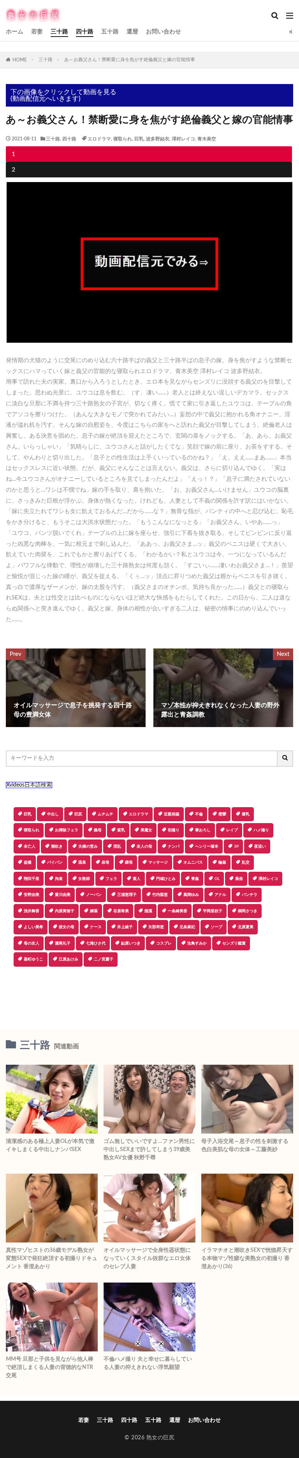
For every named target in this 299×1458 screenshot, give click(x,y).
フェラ (111, 879)
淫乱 (117, 846)
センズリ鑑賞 (234, 943)
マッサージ (158, 862)
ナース (96, 927)
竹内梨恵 (160, 895)
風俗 (239, 879)
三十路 (59, 32)
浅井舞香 (31, 911)
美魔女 (146, 830)
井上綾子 (125, 927)
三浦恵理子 (127, 895)
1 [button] (13, 154)
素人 (137, 879)
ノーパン (94, 895)
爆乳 (246, 814)
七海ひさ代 (96, 943)
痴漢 (148, 911)
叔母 (105, 862)
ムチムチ (105, 814)
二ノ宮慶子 (103, 959)
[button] (149, 994)
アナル (220, 895)
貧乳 (121, 830)
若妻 (37, 32)
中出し (53, 814)
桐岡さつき (247, 911)
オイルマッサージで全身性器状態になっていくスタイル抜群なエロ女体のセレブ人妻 (147, 1258)
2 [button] (13, 169)
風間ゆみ (191, 895)
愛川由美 (62, 895)
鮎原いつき (131, 943)
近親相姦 (171, 814)
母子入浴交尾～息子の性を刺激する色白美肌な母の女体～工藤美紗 (244, 1145)
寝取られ (122, 139)
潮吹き (57, 846)
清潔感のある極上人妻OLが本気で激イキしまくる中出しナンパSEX (50, 1145)
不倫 (199, 814)
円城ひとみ (166, 879)
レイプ (232, 830)
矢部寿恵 (156, 927)
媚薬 (94, 911)
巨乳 (139, 139)
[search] (285, 758)
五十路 (110, 32)
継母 (129, 862)
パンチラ (249, 895)
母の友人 (31, 943)
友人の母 (144, 846)
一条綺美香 (177, 911)
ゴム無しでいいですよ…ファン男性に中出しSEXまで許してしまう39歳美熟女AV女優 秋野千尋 (149, 1149)
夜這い (260, 846)
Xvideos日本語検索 (29, 785)
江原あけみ (68, 959)
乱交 (246, 862)
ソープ (216, 927)
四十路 (84, 32)
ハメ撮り (261, 830)
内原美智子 (64, 911)
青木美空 (206, 139)
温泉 (82, 862)
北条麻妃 (187, 927)
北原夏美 (245, 927)
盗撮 (28, 862)
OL (217, 879)
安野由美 (31, 895)
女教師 (84, 879)
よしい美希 (33, 927)
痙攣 (222, 814)
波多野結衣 (157, 139)
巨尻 (78, 814)
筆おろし (203, 830)
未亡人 (29, 846)
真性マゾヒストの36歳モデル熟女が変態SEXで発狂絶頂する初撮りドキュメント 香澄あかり (51, 1258)
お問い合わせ (163, 32)
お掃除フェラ (66, 830)
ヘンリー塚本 (206, 846)
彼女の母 (66, 927)
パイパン (55, 862)
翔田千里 (31, 879)
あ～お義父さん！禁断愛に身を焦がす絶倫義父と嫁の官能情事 (129, 59)
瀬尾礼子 (62, 943)
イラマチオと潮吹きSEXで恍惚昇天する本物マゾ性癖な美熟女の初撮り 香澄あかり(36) (247, 1258)
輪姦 (222, 862)
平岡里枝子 (212, 911)
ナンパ (173, 846)
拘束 (59, 879)
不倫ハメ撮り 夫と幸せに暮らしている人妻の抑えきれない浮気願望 (148, 1363)
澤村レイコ (183, 139)
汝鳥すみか (197, 943)
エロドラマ (99, 139)
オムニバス (193, 862)
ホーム (14, 32)
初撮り (173, 830)
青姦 (195, 879)
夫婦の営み (88, 846)
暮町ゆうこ (33, 959)
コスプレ (164, 943)
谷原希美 (121, 911)
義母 (98, 830)
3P (236, 846)
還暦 (132, 32)
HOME (19, 60)
